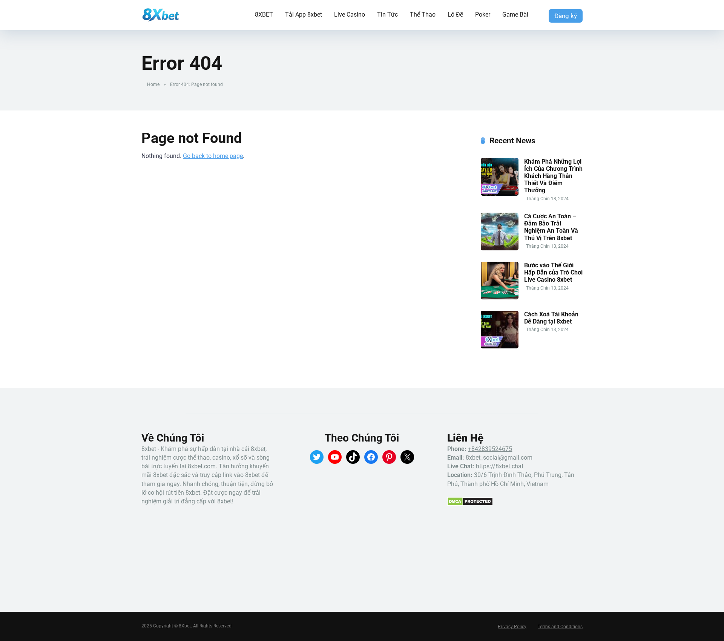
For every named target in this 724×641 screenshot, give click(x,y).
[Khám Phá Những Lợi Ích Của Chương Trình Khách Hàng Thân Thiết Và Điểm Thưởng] (499, 193)
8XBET (264, 14)
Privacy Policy (512, 626)
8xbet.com (202, 466)
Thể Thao (423, 14)
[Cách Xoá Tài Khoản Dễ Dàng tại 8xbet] (499, 346)
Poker (482, 14)
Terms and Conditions (560, 626)
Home (153, 84)
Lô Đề (455, 14)
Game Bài (515, 14)
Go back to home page (213, 155)
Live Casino (349, 14)
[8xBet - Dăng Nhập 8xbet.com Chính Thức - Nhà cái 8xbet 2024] (160, 12)
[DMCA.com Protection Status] (470, 504)
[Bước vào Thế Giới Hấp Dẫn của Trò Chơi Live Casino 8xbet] (499, 297)
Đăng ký (565, 16)
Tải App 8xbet (303, 14)
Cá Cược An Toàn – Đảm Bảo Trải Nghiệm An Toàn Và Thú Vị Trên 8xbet (551, 227)
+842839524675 (490, 448)
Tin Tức (387, 14)
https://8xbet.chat (499, 466)
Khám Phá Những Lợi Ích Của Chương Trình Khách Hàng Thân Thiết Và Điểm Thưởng (553, 176)
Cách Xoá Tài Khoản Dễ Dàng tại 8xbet (551, 318)
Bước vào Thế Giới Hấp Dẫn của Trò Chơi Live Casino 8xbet (553, 272)
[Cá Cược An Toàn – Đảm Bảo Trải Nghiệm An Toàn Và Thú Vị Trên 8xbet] (499, 248)
